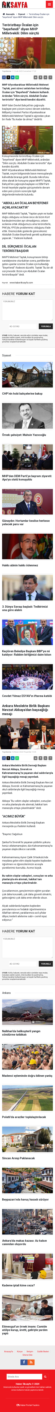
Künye (20, 1351)
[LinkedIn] (13, 77)
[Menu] (49, 4)
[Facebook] (4, 77)
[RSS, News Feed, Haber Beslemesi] (31, 1362)
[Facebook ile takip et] (24, 1362)
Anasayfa (10, 14)
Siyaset (21, 14)
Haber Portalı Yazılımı (29, 1405)
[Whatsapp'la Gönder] (17, 77)
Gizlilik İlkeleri (43, 1351)
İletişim (30, 1351)
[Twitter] (8, 77)
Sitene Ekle (27, 1355)
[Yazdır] (35, 77)
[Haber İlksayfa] (15, 4)
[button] (40, 77)
